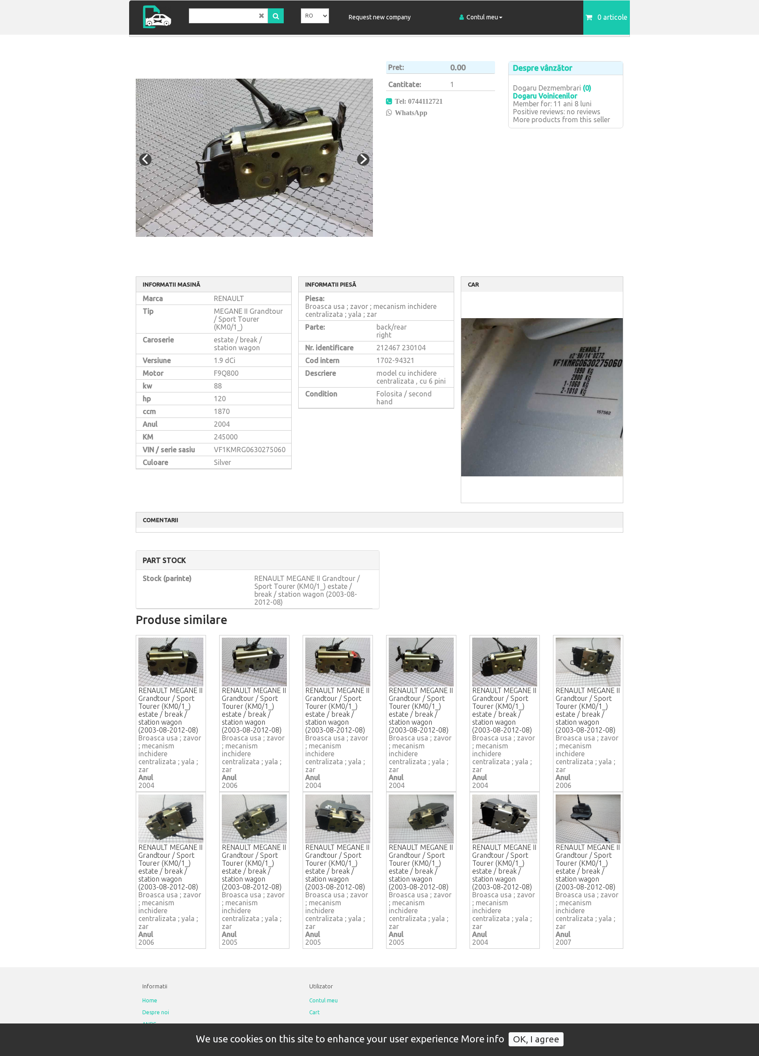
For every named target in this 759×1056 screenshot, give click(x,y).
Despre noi (155, 1012)
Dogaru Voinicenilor (545, 96)
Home (149, 1000)
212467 (388, 348)
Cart (314, 1012)
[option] (254, 157)
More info (482, 1038)
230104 (414, 348)
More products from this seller (561, 119)
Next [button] (363, 159)
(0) (587, 88)
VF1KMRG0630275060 (250, 450)
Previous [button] (145, 159)
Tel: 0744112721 (419, 101)
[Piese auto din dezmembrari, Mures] (160, 16)
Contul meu (482, 17)
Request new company (380, 17)
